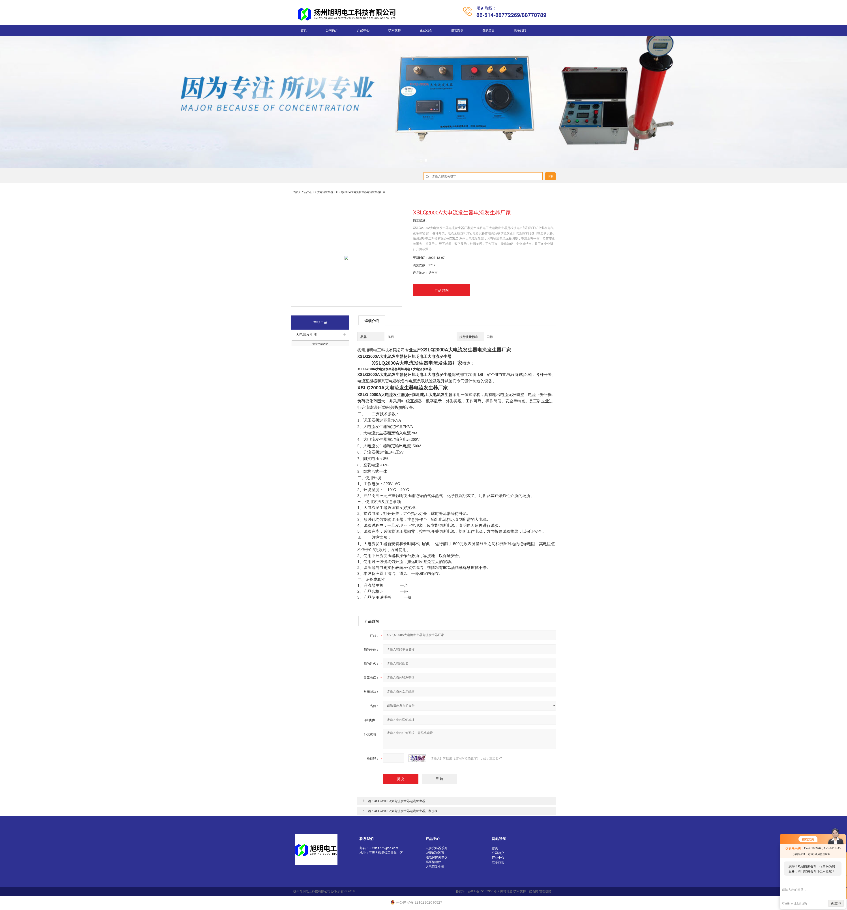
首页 (304, 30)
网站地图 (506, 891)
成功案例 (457, 30)
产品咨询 (442, 290)
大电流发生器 (325, 192)
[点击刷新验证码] (417, 758)
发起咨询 (836, 903)
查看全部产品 (320, 343)
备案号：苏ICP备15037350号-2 (477, 891)
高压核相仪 (433, 861)
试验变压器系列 (436, 848)
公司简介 (332, 30)
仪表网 (533, 891)
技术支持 (394, 30)
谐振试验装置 (435, 852)
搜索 (550, 176)
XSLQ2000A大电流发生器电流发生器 (399, 801)
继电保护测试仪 (436, 857)
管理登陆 (545, 891)
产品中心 (363, 30)
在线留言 (488, 30)
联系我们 (520, 30)
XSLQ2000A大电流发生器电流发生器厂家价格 (406, 811)
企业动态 (426, 30)
